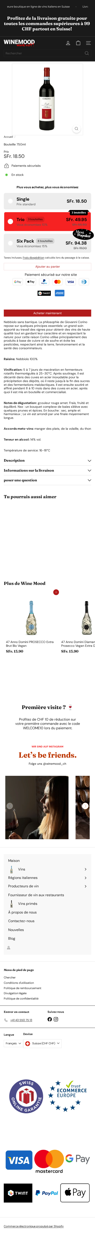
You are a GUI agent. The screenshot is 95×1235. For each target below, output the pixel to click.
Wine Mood (33, 583)
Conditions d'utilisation (19, 983)
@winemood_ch (54, 764)
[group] (36, 807)
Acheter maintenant (47, 313)
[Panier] (78, 43)
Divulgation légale (15, 993)
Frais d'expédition (33, 257)
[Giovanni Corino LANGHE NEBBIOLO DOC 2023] (31, 537)
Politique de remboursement (22, 988)
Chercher (10, 977)
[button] (47, 201)
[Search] (86, 53)
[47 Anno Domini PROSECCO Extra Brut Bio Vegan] (31, 624)
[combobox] (47, 53)
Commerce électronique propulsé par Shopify (34, 1226)
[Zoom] (76, 129)
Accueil (8, 136)
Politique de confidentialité (21, 998)
